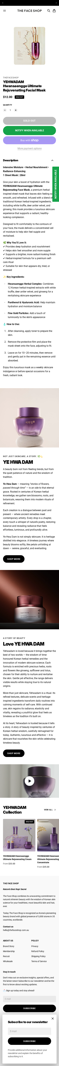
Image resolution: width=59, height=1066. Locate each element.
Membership (9, 951)
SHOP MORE (13, 559)
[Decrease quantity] (5, 110)
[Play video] (29, 781)
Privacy (34, 946)
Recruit (6, 956)
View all (48, 810)
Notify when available (29, 130)
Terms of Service (39, 961)
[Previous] (9, 3)
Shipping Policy (38, 956)
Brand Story (8, 946)
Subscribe (29, 1041)
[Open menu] (4, 10)
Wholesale (8, 961)
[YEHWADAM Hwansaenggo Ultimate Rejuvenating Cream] (19, 835)
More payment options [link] (30, 148)
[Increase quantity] (16, 110)
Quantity (7, 105)
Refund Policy (37, 951)
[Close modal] (52, 1018)
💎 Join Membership (29, 3)
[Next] (56, 3)
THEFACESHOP (11, 77)
